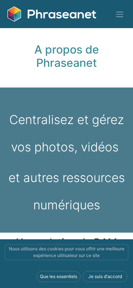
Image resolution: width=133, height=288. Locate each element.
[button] (59, 276)
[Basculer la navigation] (119, 14)
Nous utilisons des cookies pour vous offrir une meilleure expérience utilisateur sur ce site (67, 252)
